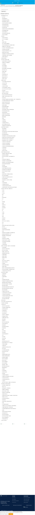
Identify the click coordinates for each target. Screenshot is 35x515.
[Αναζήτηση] (1, 3)
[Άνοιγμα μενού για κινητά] (34, 3)
